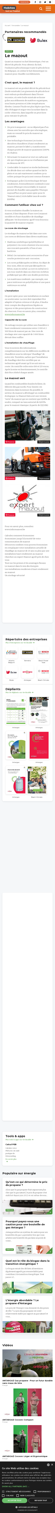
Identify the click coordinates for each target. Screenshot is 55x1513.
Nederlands (24, 2)
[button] (27, 1486)
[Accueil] (11, 9)
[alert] (27, 1487)
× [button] (52, 1465)
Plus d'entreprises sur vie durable (18, 643)
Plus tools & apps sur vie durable (18, 1140)
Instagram (40, 2)
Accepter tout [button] (14, 1500)
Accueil (7, 25)
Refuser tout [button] (41, 1500)
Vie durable (16, 25)
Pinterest (50, 2)
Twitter (45, 2)
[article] (16, 41)
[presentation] (27, 1314)
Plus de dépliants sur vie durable (18, 692)
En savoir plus (7, 1483)
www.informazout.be (15, 314)
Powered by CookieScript (28, 1510)
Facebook (35, 2)
